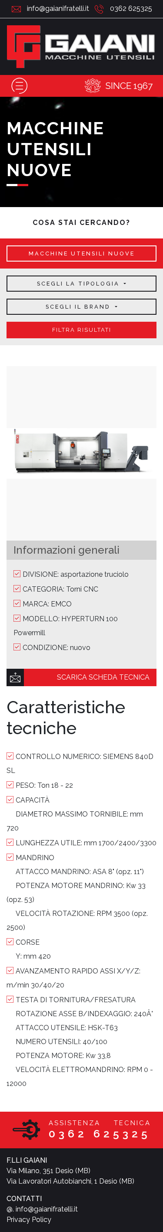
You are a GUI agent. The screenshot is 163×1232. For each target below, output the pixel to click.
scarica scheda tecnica (103, 677)
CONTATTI (24, 1199)
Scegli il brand (79, 306)
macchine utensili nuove (82, 253)
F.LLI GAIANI (27, 1160)
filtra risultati (81, 330)
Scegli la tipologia (79, 283)
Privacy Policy (29, 1219)
